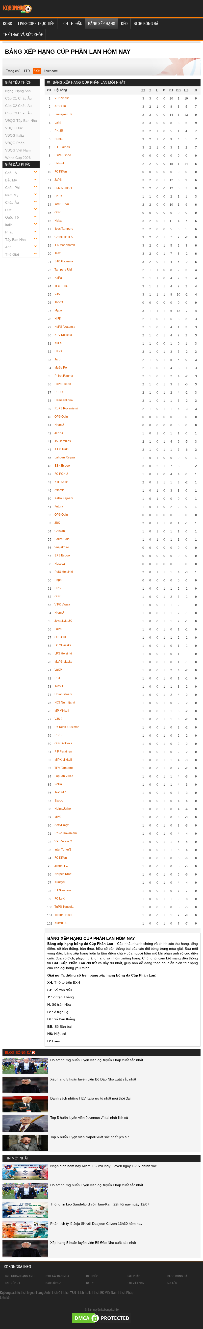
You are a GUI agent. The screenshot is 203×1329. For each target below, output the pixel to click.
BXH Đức (92, 1276)
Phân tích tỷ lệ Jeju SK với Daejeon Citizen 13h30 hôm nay (96, 1224)
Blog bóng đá (146, 23)
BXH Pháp (133, 1276)
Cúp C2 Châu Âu (18, 106)
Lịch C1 (57, 1292)
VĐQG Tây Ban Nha (21, 121)
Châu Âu (12, 202)
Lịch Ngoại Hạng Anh (35, 1292)
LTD (27, 71)
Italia (9, 225)
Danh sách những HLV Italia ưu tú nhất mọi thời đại (90, 1098)
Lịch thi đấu (71, 23)
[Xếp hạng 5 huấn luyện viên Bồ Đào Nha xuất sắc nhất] (25, 1092)
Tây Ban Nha (15, 240)
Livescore (51, 71)
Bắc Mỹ (11, 180)
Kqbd (7, 23)
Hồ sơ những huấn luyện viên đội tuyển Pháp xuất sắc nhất (96, 1060)
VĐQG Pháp (15, 143)
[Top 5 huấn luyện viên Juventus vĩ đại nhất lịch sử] (25, 1130)
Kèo (124, 23)
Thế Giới (12, 254)
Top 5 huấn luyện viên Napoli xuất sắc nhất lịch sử (89, 1137)
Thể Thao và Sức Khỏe (23, 34)
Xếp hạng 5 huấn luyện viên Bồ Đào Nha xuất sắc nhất (93, 1079)
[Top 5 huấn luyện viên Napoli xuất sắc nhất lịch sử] (25, 1150)
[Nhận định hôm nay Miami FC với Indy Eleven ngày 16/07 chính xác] (25, 1179)
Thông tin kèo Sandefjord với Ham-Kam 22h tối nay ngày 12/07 (99, 1204)
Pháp (9, 232)
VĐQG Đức (14, 128)
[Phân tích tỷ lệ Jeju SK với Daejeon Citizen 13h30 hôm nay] (25, 1236)
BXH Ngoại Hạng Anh (19, 1276)
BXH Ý (90, 1283)
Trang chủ (13, 71)
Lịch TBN (70, 1292)
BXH (36, 71)
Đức (8, 210)
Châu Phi (12, 188)
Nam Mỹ (11, 195)
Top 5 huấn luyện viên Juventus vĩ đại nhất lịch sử (89, 1118)
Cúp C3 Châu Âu (18, 113)
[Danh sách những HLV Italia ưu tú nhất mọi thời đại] (25, 1111)
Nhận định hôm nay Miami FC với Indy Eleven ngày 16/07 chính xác (103, 1166)
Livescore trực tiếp (36, 23)
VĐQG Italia (14, 135)
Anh (8, 247)
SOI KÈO (172, 1283)
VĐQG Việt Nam (18, 150)
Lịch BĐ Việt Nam (106, 1292)
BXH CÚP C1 (12, 1283)
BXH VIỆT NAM (136, 1283)
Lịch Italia (85, 1292)
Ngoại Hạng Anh (18, 91)
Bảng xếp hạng (101, 23)
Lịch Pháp (126, 1292)
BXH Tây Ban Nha (57, 1276)
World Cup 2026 (18, 158)
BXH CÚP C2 (53, 1283)
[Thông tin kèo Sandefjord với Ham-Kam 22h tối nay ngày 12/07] (25, 1217)
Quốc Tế (12, 217)
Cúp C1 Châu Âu (18, 98)
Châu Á (11, 173)
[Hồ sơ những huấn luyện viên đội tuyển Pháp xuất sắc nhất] (25, 1073)
